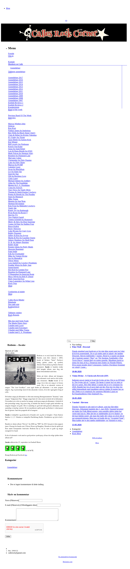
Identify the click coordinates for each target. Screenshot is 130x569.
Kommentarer (10, 520)
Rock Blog (76, 434)
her (26, 455)
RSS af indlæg (97, 438)
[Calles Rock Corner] (64, 41)
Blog (8, 8)
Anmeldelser (12, 467)
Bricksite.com (67, 562)
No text (4, 3)
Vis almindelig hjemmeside (67, 557)
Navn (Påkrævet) (12, 500)
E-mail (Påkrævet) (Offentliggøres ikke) (21, 505)
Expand (10, 59)
